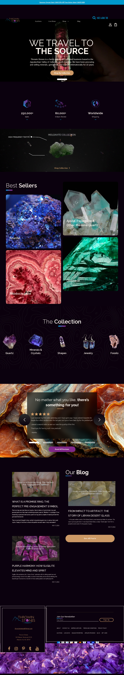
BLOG (98, 633)
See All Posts (90, 538)
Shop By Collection (62, 73)
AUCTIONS (59, 633)
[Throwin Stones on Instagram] (16, 648)
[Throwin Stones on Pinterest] (23, 648)
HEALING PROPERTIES (77, 633)
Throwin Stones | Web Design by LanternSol (72, 647)
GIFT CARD (104, 633)
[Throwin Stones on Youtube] (37, 648)
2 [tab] (48, 442)
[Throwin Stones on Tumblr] (30, 648)
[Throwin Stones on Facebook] (9, 648)
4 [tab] (76, 442)
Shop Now (15, 246)
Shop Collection (61, 168)
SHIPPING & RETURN (76, 628)
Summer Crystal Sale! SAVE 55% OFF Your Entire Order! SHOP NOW (62, 2)
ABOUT (59, 628)
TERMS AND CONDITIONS (89, 628)
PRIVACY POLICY (102, 628)
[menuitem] (38, 21)
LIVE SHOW (67, 633)
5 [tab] (90, 442)
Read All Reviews (62, 449)
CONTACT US (65, 628)
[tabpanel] (62, 51)
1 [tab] (62, 79)
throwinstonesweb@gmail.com (23, 628)
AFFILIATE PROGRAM (90, 633)
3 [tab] (62, 442)
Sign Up (106, 620)
